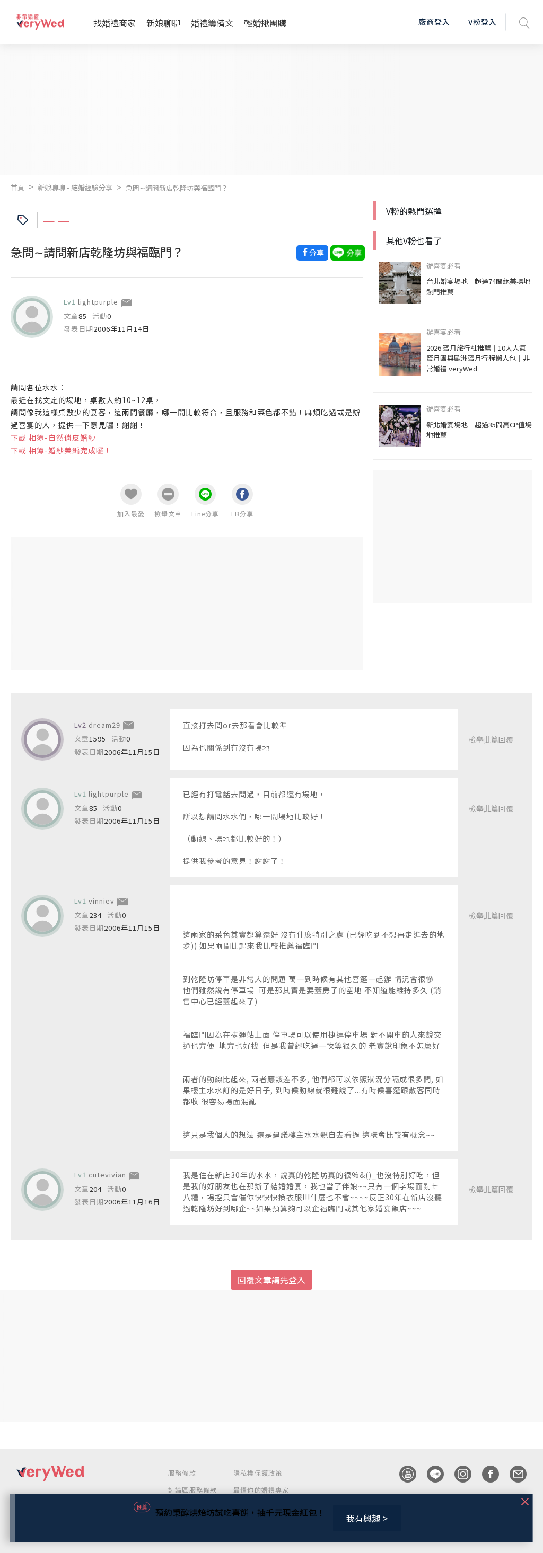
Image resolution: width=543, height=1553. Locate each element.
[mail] (513, 1474)
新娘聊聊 (163, 22)
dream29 (104, 725)
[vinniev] (42, 916)
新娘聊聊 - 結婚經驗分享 (75, 187)
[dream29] (42, 739)
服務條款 (182, 1472)
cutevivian (107, 1175)
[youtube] (402, 1474)
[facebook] (485, 1474)
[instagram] (457, 1474)
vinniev (102, 901)
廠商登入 (434, 21)
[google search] (524, 22)
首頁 (17, 187)
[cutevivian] (42, 1190)
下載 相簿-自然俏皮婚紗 (53, 437)
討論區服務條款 (192, 1489)
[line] (430, 1474)
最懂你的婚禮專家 (261, 1489)
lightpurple (98, 302)
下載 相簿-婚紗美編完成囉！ (61, 450)
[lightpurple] (32, 317)
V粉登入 (482, 21)
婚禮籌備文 (212, 22)
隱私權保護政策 (257, 1472)
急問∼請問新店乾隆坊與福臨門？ (177, 188)
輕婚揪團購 (265, 22)
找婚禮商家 (114, 22)
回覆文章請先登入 (271, 1279)
